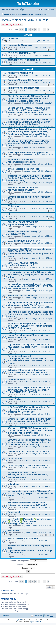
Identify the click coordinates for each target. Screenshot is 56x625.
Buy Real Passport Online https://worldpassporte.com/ (21, 160)
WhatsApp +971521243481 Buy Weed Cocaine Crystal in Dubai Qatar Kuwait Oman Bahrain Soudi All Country (29, 178)
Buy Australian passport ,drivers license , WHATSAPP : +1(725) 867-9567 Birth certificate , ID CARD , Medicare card (30, 325)
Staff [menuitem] (47, 616)
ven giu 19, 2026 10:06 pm (42, 307)
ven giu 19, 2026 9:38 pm (41, 479)
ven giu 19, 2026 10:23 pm (42, 216)
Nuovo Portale (14, 399)
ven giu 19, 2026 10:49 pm (42, 164)
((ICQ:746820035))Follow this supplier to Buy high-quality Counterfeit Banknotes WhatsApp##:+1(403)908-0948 (29, 409)
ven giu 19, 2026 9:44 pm (41, 447)
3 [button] (32, 29)
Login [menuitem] (52, 9)
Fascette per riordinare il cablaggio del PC (28, 152)
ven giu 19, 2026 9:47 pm (41, 423)
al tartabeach (14, 484)
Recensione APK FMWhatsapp (22, 295)
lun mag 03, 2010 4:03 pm (41, 41)
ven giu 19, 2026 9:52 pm (41, 381)
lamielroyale (28, 126)
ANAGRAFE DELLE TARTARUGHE (24, 60)
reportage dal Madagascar (20, 45)
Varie (13, 14)
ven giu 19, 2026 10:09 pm (42, 298)
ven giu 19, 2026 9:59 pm (41, 330)
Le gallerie (13, 39)
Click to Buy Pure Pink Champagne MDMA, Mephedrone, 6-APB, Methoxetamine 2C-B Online (28, 143)
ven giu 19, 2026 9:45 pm (41, 435)
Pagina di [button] (21, 29)
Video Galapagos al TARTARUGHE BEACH (28, 465)
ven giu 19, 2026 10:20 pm (42, 236)
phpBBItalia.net (35, 622)
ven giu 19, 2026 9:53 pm (41, 374)
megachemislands (31, 136)
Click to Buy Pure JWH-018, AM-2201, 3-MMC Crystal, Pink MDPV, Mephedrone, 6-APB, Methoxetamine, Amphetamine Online (29, 110)
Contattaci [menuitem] (38, 616)
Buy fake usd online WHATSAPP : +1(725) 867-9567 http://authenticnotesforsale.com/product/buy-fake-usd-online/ (30, 549)
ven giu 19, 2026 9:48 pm (41, 414)
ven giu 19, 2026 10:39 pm (42, 171)
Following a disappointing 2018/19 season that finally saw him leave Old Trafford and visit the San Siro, (30, 314)
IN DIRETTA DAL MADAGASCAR (23, 88)
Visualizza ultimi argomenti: (19, 561)
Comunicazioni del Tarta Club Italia (32, 14)
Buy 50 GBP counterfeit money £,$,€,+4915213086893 (24, 232)
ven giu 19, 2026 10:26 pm (42, 201)
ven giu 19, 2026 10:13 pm (42, 279)
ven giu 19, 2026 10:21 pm (42, 227)
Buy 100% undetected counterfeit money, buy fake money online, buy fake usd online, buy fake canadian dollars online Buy (29, 442)
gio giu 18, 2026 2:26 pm (41, 90)
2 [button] (29, 29)
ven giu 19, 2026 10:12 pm (42, 291)
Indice (6, 14)
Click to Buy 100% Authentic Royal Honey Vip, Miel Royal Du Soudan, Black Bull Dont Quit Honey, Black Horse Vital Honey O (30, 121)
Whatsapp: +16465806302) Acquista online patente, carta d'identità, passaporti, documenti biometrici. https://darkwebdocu (30, 430)
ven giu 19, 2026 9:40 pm (41, 467)
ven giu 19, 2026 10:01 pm (42, 319)
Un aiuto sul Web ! (17, 458)
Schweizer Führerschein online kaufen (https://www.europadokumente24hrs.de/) (27, 371)
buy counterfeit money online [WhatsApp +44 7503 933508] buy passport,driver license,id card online (31, 274)
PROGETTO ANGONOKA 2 (20, 73)
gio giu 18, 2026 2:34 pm (41, 82)
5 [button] (39, 29)
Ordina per (21, 564)
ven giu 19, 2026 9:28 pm (41, 541)
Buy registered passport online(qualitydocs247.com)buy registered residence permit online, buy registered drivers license (30, 359)
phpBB (19, 620)
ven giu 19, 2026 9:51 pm (41, 394)
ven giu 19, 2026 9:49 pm (41, 401)
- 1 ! (9, 214)
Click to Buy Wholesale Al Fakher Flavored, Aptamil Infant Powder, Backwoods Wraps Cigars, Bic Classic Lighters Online (28, 98)
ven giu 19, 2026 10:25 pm (42, 208)
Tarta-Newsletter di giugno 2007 (23, 539)
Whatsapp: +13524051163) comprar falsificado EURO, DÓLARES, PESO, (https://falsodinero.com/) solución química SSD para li (31, 252)
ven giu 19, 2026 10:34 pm (42, 183)
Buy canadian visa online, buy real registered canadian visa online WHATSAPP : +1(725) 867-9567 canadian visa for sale (30, 286)
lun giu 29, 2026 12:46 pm (43, 155)
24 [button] (44, 29)
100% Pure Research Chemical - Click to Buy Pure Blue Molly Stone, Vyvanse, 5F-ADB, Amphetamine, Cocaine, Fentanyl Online (29, 131)
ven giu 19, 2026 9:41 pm (41, 460)
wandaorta (28, 155)
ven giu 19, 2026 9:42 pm (41, 454)
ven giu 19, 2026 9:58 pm (41, 340)
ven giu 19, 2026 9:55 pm (41, 365)
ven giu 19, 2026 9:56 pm (41, 351)
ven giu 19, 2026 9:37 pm (41, 486)
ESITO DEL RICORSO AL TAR (22, 53)
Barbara (27, 41)
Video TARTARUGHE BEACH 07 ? (24, 241)
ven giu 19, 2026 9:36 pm (41, 498)
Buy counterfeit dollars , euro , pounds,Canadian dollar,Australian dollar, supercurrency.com (28, 474)
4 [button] (35, 29)
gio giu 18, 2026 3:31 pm (41, 75)
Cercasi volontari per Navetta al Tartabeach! (28, 451)
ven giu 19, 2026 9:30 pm (41, 533)
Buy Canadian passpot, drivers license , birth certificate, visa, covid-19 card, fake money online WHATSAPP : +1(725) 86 (29, 389)
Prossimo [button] (48, 29)
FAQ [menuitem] (24, 9)
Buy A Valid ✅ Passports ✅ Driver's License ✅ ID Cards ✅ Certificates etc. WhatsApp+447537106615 (30, 521)
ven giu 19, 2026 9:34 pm (41, 507)
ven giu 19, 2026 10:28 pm (42, 192)
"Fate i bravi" (14, 206)
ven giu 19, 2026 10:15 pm (42, 267)
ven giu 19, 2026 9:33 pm (41, 514)
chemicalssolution (30, 148)
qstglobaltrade (29, 103)
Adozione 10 (14, 512)
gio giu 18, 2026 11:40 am (41, 55)
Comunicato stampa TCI (19, 379)
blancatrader (28, 115)
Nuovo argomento (10, 24)
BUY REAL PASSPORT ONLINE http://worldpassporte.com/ (23, 188)
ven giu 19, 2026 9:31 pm (41, 526)
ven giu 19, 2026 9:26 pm (41, 555)
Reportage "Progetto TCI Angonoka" (25, 80)
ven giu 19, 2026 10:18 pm (42, 243)
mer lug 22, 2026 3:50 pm (44, 126)
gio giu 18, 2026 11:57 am (41, 47)
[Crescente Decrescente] (28, 568)
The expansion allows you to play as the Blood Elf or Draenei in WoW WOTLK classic (30, 303)
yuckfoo (27, 47)
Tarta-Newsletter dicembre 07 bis (23, 169)
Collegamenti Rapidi (11, 9)
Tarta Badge (13, 531)
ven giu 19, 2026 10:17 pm (42, 258)
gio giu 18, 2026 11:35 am (41, 62)
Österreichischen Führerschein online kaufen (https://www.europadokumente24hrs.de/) (29, 420)
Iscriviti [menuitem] (44, 9)
